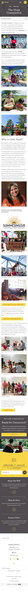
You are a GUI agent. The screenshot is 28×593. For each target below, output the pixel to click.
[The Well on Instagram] (10, 559)
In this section (6, 18)
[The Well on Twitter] (14, 559)
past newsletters (17, 468)
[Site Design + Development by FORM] (14, 584)
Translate (18, 570)
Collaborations (16, 6)
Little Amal (21, 30)
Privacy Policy (14, 578)
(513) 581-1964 (14, 555)
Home (10, 6)
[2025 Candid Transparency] (14, 563)
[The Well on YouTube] (17, 559)
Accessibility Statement (14, 580)
